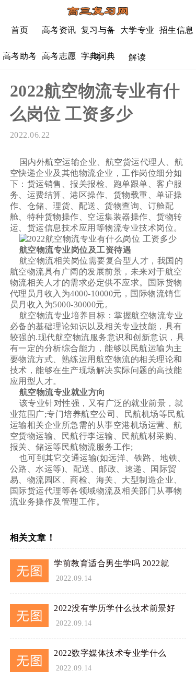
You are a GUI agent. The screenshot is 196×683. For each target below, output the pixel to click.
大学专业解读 (137, 34)
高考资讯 (59, 30)
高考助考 (20, 56)
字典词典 (98, 56)
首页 (19, 30)
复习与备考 (98, 34)
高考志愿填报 (59, 60)
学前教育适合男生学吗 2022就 (111, 563)
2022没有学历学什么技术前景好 (114, 608)
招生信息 (176, 30)
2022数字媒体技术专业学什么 (110, 653)
